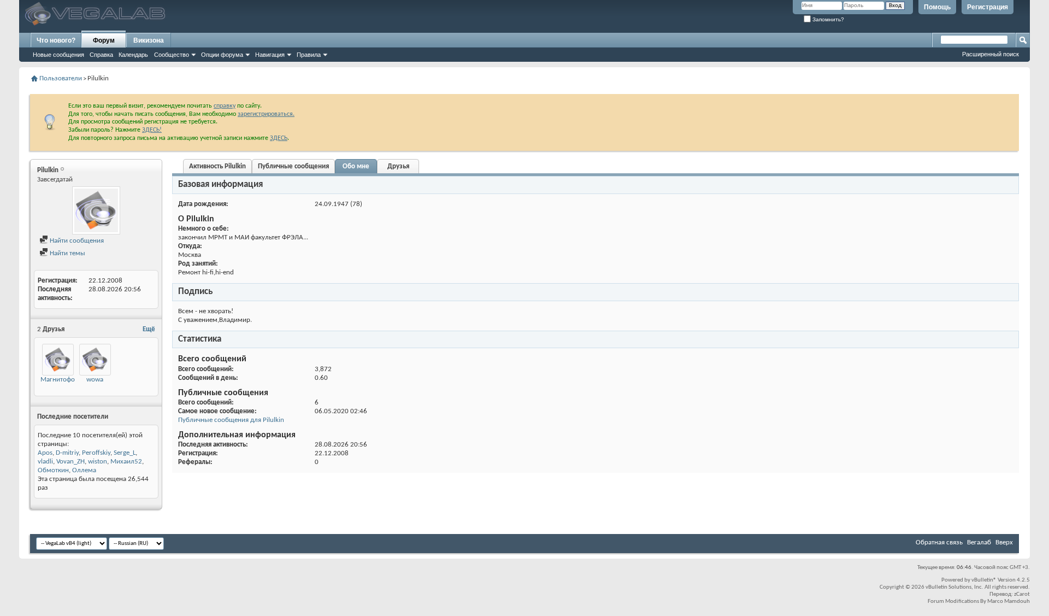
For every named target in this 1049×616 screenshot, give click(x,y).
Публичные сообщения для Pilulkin (231, 420)
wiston (97, 461)
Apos (45, 452)
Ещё (149, 329)
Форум (104, 40)
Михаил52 (126, 461)
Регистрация (987, 7)
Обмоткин (53, 470)
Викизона (148, 40)
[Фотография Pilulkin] (96, 210)
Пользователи (60, 78)
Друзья (398, 166)
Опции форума (222, 54)
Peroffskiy (96, 452)
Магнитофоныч (63, 379)
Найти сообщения (76, 240)
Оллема (84, 470)
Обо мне (356, 166)
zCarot (1022, 594)
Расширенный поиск (990, 54)
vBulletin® (984, 580)
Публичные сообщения (293, 166)
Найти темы (66, 253)
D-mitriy (67, 452)
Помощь (937, 7)
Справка (101, 54)
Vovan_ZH (70, 461)
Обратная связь (939, 542)
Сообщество (171, 54)
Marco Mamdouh (1008, 602)
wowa (94, 379)
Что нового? (56, 40)
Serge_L (124, 452)
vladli (45, 461)
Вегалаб (979, 542)
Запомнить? (827, 19)
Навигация (270, 54)
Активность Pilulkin (217, 166)
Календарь (133, 54)
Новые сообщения (58, 54)
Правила (309, 54)
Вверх (1004, 542)
